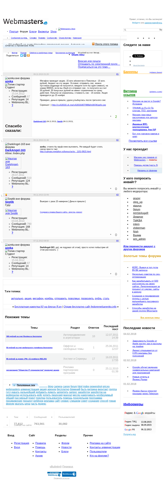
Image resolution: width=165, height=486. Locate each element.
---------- (43, 386)
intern (136, 224)
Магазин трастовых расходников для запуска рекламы (144, 117)
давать (15, 392)
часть (34, 403)
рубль (98, 298)
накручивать (88, 395)
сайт (57, 401)
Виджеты (43, 31)
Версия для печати (89, 61)
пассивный (21, 398)
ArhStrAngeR (140, 213)
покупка (40, 398)
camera (58, 386)
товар (112, 401)
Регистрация (21, 443)
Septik (60, 121)
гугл (8, 392)
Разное (23, 53)
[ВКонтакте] (25, 55)
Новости (66, 447)
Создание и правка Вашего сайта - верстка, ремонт (61, 212)
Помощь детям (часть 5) (146, 165)
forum (74, 386)
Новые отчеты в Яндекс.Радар (140, 378)
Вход (17, 447)
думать (52, 392)
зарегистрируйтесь (153, 23)
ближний (75, 389)
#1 (117, 74)
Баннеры (130, 71)
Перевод (67, 466)
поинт (31, 398)
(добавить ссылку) (156, 91)
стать (106, 298)
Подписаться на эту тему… (94, 67)
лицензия (57, 395)
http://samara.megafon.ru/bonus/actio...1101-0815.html (65, 151)
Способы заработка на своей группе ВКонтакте (144, 309)
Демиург (138, 216)
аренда (51, 389)
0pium (136, 209)
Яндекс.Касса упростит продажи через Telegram (145, 392)
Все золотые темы (150, 317)
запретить (62, 392)
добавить (41, 392)
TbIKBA (137, 220)
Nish (135, 231)
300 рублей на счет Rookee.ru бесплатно (24, 336)
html (80, 386)
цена (27, 403)
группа (113, 389)
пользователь (54, 398)
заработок (84, 392)
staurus (137, 205)
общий (10, 398)
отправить (60, 298)
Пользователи (98, 451)
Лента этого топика (106, 44)
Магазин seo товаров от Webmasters (145, 158)
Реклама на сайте (100, 443)
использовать (28, 395)
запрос (73, 392)
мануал (67, 395)
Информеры (133, 404)
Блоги (32, 31)
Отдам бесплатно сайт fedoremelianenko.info (90, 306)
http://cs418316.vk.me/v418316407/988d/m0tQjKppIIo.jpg (79, 105)
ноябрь (49, 298)
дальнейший (27, 392)
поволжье (74, 298)
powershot (96, 386)
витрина (92, 389)
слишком (75, 401)
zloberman (139, 228)
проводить (87, 298)
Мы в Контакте (139, 65)
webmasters (13, 389)
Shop (53, 31)
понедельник (80, 398)
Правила (41, 38)
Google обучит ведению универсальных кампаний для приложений (146, 370)
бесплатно (63, 389)
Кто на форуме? (99, 455)
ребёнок (38, 401)
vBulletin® (56, 466)
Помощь (40, 447)
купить (47, 395)
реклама (49, 401)
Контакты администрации (105, 447)
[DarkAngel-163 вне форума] (13, 163)
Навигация (77, 38)
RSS (159, 38)
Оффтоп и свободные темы (40, 53)
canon (66, 386)
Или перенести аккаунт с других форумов (139, 248)
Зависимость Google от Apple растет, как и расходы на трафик (147, 344)
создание (93, 401)
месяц (76, 395)
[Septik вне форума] (13, 212)
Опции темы (78, 54)
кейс (39, 395)
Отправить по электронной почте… (99, 64)
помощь (67, 398)
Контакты (40, 451)
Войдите (136, 23)
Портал (13, 31)
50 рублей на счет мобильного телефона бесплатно (29, 348)
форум (10, 403)
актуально (17, 298)
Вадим (137, 235)
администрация (29, 389)
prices (106, 386)
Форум (24, 31)
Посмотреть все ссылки (143, 141)
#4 (117, 241)
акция (27, 298)
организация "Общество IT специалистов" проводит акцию (32, 370)
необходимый (104, 395)
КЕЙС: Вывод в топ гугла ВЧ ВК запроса (145, 268)
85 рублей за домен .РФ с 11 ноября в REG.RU (26, 359)
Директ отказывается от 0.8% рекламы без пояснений (144, 353)
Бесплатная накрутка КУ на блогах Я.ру (38, 306)
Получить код (129, 434)
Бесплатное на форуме (65, 53)
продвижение (14, 401)
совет (84, 401)
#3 (117, 195)
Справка (33, 38)
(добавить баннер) (156, 72)
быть (84, 389)
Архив (39, 455)
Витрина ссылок (130, 92)
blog (50, 386)
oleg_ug (137, 202)
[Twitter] (21, 55)
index (86, 386)
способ (104, 401)
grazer (136, 198)
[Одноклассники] (28, 55)
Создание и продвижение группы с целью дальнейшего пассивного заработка (145, 300)
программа (95, 398)
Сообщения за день (19, 38)
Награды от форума (147, 170)
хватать (19, 403)
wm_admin (139, 239)
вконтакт (103, 389)
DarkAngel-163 (40, 121)
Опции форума (65, 38)
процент (28, 401)
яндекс (42, 403)
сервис (65, 401)
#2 (117, 140)
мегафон (38, 298)
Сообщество (52, 38)
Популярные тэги (26, 385)
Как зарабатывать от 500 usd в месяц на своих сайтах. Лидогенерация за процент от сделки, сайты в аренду (146, 286)
